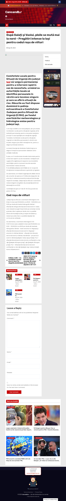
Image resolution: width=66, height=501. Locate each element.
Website (9, 372)
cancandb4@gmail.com (33, 473)
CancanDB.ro (25, 494)
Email (9, 362)
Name (9, 352)
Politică (47, 61)
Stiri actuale (10, 32)
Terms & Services (28, 492)
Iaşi (8, 82)
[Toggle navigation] (51, 25)
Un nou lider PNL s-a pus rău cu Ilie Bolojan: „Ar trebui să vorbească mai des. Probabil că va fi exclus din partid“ (47, 460)
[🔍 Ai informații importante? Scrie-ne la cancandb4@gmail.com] (33, 480)
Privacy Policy (38, 492)
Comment (10, 318)
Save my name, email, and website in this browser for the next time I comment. (22, 386)
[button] (54, 25)
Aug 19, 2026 (18, 282)
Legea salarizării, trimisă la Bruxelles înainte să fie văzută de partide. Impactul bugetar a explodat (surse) (19, 429)
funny (47, 57)
